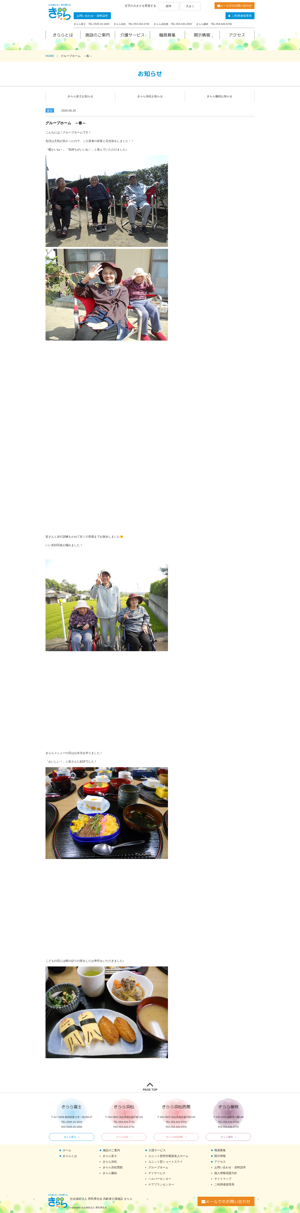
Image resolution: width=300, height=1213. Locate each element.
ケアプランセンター (161, 1184)
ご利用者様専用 (242, 15)
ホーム (67, 1150)
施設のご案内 (97, 35)
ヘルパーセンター (159, 1178)
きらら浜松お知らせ (150, 96)
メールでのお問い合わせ (236, 6)
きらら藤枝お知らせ (219, 96)
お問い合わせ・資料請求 (92, 15)
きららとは (63, 35)
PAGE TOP (150, 1089)
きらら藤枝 (227, 1137)
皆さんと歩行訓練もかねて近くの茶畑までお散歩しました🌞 (84, 536)
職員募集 (167, 35)
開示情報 (202, 35)
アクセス (237, 35)
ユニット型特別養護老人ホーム (168, 1156)
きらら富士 (70, 1137)
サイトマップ (222, 1178)
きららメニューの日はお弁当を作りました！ (74, 753)
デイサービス (157, 1173)
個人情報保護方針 (225, 1173)
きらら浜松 (122, 1137)
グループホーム (158, 1167)
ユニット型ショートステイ (165, 1161)
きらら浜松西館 (174, 1137)
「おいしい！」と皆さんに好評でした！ (71, 761)
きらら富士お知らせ (80, 96)
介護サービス (132, 35)
